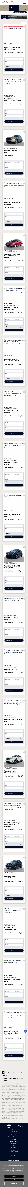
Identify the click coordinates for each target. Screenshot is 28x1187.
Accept (14, 1176)
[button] (25, 1031)
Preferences (14, 1183)
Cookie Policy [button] (11, 1170)
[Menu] (24, 3)
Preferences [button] (20, 1171)
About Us (13, 1134)
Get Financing (23, 8)
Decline (14, 1179)
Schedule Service (13, 1153)
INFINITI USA (13, 1141)
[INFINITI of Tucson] (8, 1)
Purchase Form (13, 1150)
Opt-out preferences (13, 1160)
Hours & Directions (13, 1137)
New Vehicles (13, 1145)
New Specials (13, 1148)
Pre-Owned (13, 1147)
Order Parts (13, 1155)
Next (4, 1076)
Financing (13, 1139)
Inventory (13, 1143)
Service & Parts (13, 1151)
